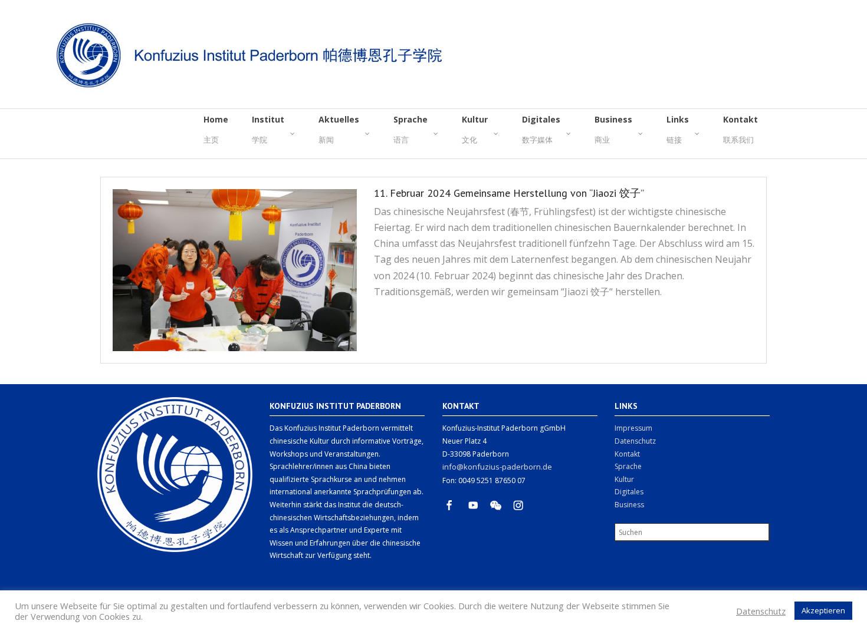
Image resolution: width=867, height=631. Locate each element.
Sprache (628, 466)
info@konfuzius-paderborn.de (497, 466)
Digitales (629, 492)
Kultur (624, 479)
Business (629, 505)
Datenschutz (635, 441)
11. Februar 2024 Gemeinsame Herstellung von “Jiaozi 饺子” (509, 193)
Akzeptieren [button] (823, 610)
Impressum (633, 428)
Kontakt (627, 454)
